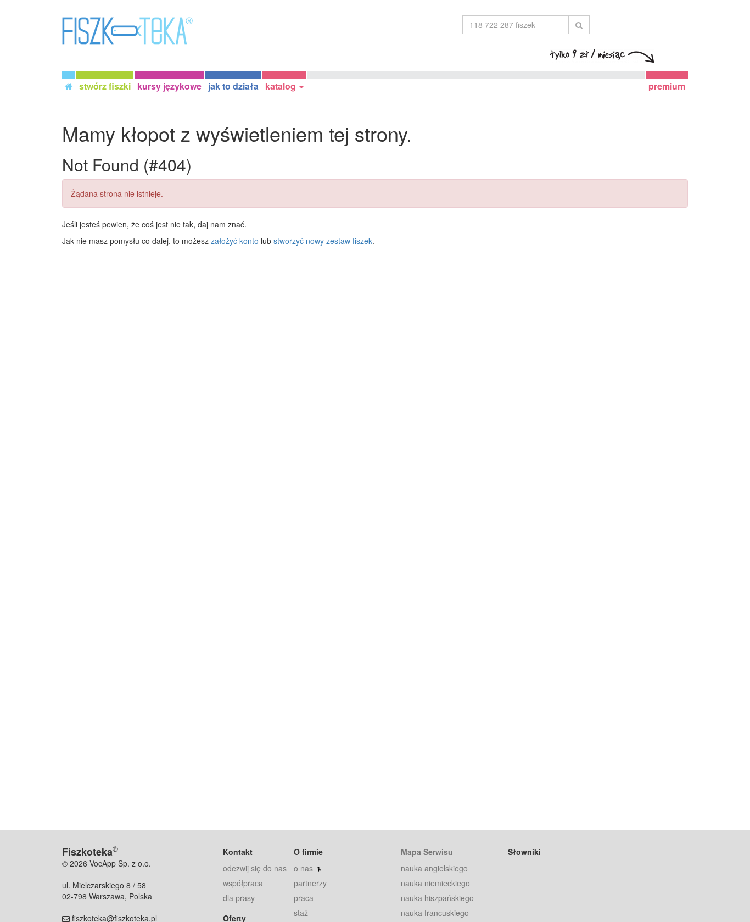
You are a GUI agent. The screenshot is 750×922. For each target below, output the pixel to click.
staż (301, 912)
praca (304, 897)
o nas (303, 868)
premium (666, 86)
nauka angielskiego (434, 868)
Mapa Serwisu (427, 851)
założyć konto (235, 240)
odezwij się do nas (255, 868)
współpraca (243, 882)
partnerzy (310, 882)
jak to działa (233, 86)
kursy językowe (169, 86)
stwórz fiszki (105, 86)
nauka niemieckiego (435, 882)
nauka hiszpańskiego (437, 897)
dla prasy (239, 897)
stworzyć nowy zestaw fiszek (322, 240)
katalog (281, 86)
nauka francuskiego (435, 912)
